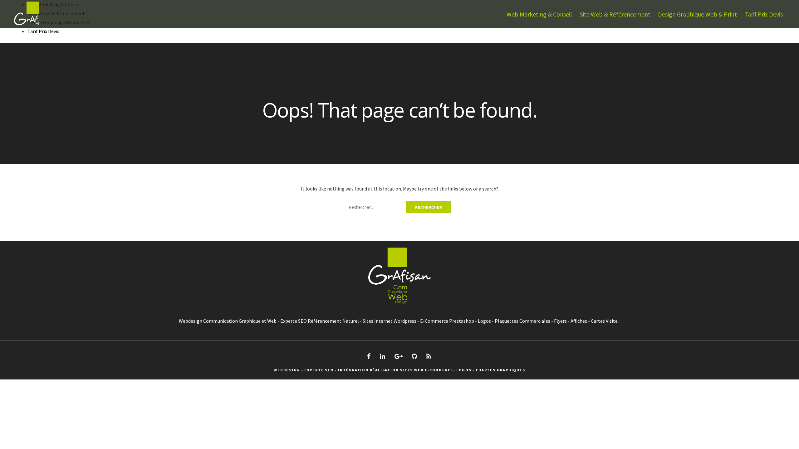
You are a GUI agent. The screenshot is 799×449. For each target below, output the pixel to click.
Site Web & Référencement (615, 14)
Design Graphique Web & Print (697, 14)
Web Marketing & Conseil (539, 14)
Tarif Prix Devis (763, 14)
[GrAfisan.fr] (26, 26)
